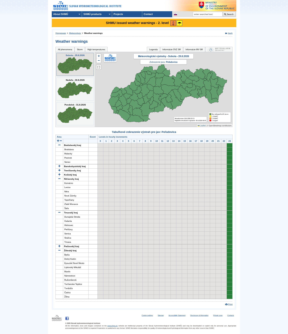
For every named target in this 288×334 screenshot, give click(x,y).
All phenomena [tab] (65, 49)
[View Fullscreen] (98, 67)
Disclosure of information (199, 315)
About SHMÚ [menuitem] (60, 14)
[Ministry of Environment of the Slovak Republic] (217, 5)
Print (230, 304)
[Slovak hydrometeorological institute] (87, 5)
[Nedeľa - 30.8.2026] (75, 89)
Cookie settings (147, 315)
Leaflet (203, 125)
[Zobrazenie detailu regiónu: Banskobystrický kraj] (59, 166)
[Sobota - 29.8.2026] (75, 64)
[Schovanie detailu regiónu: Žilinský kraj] (59, 250)
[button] (98, 56)
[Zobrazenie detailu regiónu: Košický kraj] (59, 175)
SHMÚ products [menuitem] (92, 14)
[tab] (218, 49)
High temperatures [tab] (96, 49)
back (230, 33)
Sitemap (161, 315)
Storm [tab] (80, 49)
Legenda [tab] (153, 49)
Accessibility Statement (177, 315)
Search (230, 14)
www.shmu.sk (112, 326)
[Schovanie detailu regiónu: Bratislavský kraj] (59, 145)
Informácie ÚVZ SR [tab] (171, 49)
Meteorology (75, 33)
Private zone (217, 315)
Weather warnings (93, 33)
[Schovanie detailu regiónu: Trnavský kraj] (59, 212)
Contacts (230, 315)
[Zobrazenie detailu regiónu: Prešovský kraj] (59, 246)
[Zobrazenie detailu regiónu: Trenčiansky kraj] (59, 170)
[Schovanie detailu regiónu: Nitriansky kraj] (59, 179)
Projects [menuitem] (118, 14)
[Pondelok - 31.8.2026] (75, 113)
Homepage (61, 33)
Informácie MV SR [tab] (194, 49)
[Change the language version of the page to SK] (175, 14)
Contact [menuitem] (148, 14)
